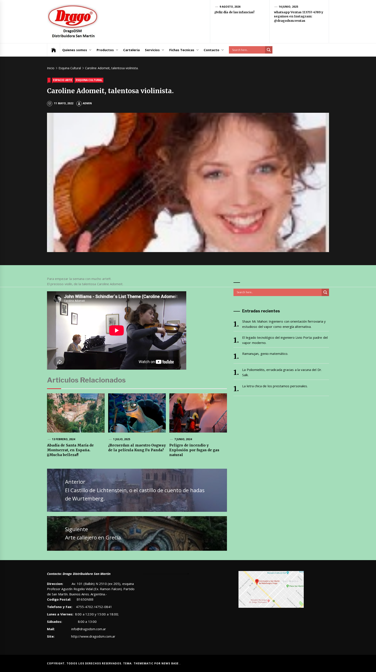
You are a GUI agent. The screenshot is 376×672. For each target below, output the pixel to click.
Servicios (152, 50)
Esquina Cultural (89, 80)
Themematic (144, 663)
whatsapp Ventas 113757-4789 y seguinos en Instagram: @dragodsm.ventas (298, 16)
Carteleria (131, 50)
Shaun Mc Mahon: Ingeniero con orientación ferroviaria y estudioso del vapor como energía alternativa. (284, 324)
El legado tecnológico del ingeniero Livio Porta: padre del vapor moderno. (284, 340)
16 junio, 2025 (288, 6)
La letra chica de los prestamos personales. (275, 386)
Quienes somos (74, 50)
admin (87, 103)
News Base (170, 663)
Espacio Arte (62, 80)
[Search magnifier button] (268, 50)
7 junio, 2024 (183, 439)
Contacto (211, 50)
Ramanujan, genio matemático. (265, 353)
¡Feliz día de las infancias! (234, 12)
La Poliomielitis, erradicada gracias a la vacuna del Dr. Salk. (282, 372)
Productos (105, 50)
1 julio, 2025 (121, 439)
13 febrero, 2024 (63, 439)
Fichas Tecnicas (181, 50)
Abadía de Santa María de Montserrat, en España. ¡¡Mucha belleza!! (70, 450)
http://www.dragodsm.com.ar (93, 636)
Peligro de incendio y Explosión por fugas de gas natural (194, 450)
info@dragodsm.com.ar (88, 629)
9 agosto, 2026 (230, 6)
